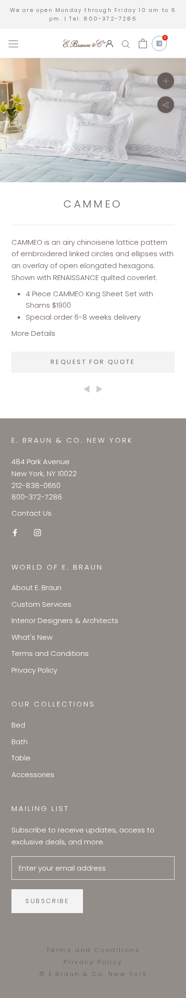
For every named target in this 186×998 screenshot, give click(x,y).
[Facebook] (15, 533)
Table (21, 758)
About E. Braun (36, 587)
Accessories (32, 774)
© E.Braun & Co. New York (93, 973)
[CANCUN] (99, 389)
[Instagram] (37, 533)
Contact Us (31, 513)
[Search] (126, 44)
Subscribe (47, 900)
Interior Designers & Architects (64, 620)
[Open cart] (143, 43)
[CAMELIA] (86, 389)
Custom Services (41, 604)
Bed (18, 725)
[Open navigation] (13, 43)
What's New (31, 637)
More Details (33, 333)
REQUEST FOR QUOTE (93, 361)
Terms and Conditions (50, 653)
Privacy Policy (34, 670)
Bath (19, 742)
